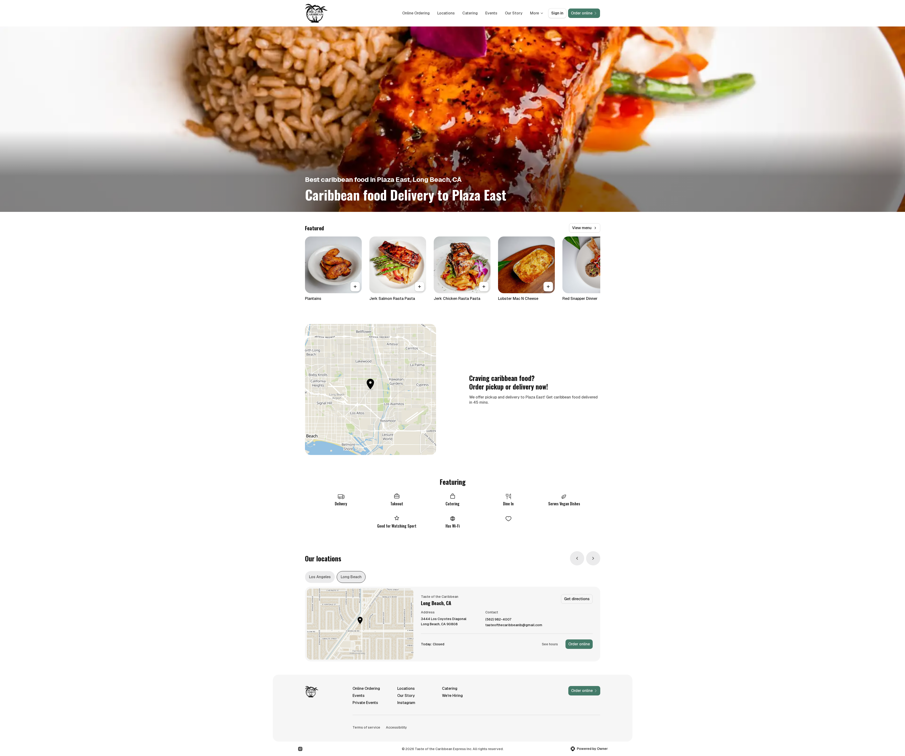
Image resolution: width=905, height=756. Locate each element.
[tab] (320, 577)
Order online (579, 644)
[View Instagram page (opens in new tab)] (300, 749)
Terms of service (366, 727)
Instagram (406, 702)
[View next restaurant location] (593, 558)
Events (491, 13)
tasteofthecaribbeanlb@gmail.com (513, 625)
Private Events (365, 702)
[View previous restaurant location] (577, 558)
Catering (470, 13)
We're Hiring (452, 695)
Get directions (577, 598)
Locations (446, 13)
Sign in (557, 13)
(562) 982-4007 (498, 619)
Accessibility (396, 727)
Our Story (513, 13)
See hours (550, 644)
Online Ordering (416, 13)
